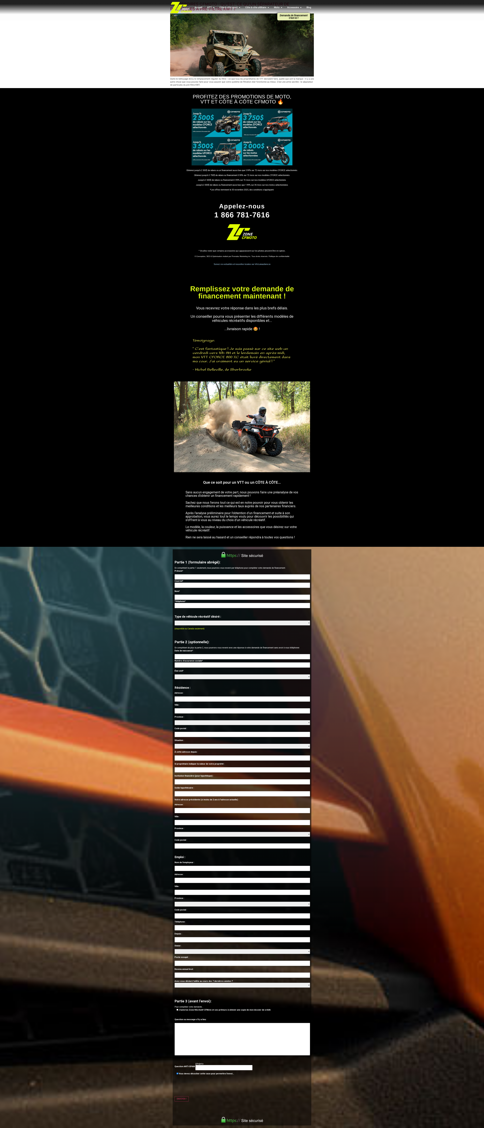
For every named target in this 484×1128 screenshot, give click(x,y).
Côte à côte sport (228, 7)
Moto (277, 7)
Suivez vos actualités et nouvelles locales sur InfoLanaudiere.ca (242, 264)
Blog (309, 7)
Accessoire (293, 7)
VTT (209, 7)
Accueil (198, 7)
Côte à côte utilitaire (255, 7)
